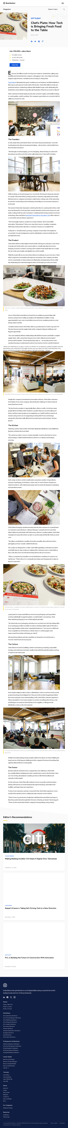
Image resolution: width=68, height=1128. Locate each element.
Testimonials (6, 1117)
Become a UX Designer (9, 1059)
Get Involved (6, 1092)
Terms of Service (54, 1123)
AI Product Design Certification (10, 1050)
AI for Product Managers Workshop (12, 1018)
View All (5, 1068)
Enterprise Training (7, 1108)
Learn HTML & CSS (7, 1079)
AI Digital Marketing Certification (11, 1052)
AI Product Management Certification (12, 1046)
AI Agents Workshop (8, 1032)
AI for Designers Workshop (10, 1022)
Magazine (5, 1094)
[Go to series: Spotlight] (36, 18)
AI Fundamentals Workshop (10, 1015)
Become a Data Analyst (9, 1066)
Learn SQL (5, 1081)
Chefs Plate (11, 82)
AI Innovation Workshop (9, 1037)
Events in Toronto (7, 1009)
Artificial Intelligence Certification (11, 1044)
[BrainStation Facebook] (7, 997)
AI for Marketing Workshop (10, 1020)
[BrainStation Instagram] (14, 997)
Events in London (7, 1006)
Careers (5, 1090)
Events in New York (7, 1004)
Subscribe (15, 65)
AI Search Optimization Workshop (11, 1030)
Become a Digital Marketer (9, 1063)
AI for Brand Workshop (9, 1026)
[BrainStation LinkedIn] (4, 997)
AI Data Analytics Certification (10, 1048)
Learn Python (6, 1075)
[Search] (64, 9)
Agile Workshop (7, 1035)
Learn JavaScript (7, 1077)
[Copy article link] (42, 41)
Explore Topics (52, 9)
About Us (5, 1088)
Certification (6, 1115)
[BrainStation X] (11, 997)
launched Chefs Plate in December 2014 (38, 215)
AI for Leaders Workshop (9, 1024)
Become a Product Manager (10, 1061)
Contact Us (6, 1096)
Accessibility (62, 1123)
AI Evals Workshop (8, 1028)
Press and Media (7, 1099)
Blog (4, 1101)
